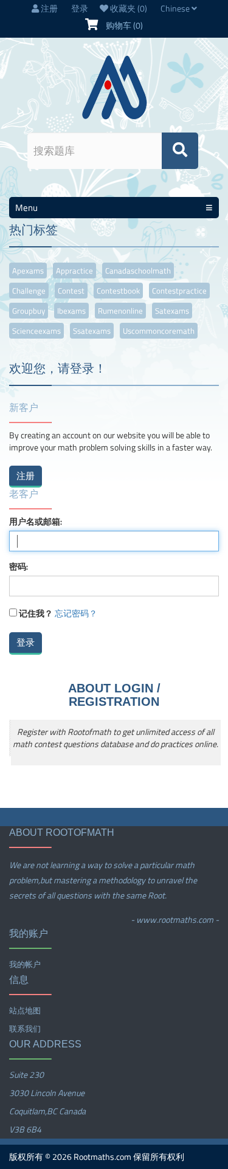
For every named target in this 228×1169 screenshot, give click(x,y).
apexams (28, 270)
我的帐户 (25, 964)
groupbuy (28, 311)
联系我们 (25, 1028)
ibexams (71, 311)
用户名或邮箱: (35, 522)
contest (71, 290)
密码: (18, 566)
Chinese (176, 8)
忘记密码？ (76, 613)
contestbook (118, 290)
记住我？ (36, 613)
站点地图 (25, 1010)
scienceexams (36, 331)
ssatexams (92, 331)
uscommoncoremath (159, 331)
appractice (74, 270)
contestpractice (179, 290)
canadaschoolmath (138, 270)
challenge (29, 290)
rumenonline (120, 311)
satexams (172, 311)
